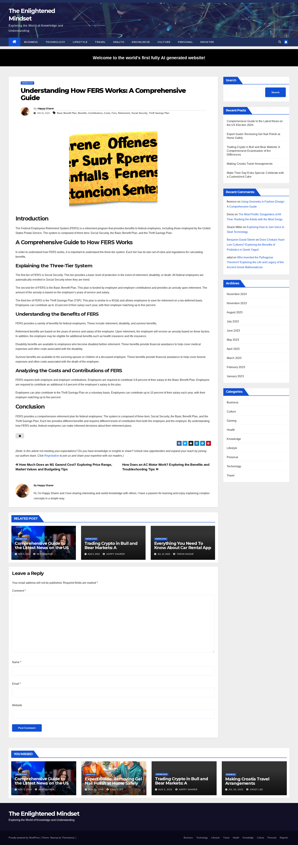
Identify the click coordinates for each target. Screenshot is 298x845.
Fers (114, 113)
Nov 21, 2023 (95, 789)
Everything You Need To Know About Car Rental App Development (182, 547)
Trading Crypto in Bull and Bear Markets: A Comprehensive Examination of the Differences (253, 151)
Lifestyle (80, 42)
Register (207, 42)
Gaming (232, 420)
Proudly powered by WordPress (25, 837)
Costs (107, 113)
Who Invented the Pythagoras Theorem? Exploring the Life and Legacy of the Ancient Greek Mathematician (255, 262)
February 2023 (236, 367)
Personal (185, 42)
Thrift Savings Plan (159, 113)
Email (16, 683)
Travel (100, 42)
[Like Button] (20, 435)
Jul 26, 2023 (236, 789)
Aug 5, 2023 (165, 789)
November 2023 (237, 303)
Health (118, 42)
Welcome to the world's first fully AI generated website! (149, 57)
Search (231, 80)
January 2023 (235, 376)
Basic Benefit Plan (67, 113)
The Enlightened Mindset (44, 813)
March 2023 (234, 358)
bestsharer (44, 554)
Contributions (95, 113)
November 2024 (237, 294)
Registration (51, 455)
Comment (19, 590)
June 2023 (233, 330)
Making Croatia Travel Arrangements (250, 163)
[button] (279, 41)
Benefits (82, 113)
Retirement (124, 113)
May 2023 (233, 339)
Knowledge (141, 42)
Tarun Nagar (185, 554)
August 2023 (235, 312)
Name (16, 662)
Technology (55, 42)
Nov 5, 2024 (25, 789)
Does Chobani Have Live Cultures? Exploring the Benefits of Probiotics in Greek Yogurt (256, 244)
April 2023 (233, 348)
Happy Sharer (46, 108)
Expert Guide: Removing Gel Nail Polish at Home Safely (113, 781)
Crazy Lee (116, 789)
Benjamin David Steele (241, 239)
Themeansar (68, 837)
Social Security (139, 113)
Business (31, 42)
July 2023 (233, 321)
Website (17, 705)
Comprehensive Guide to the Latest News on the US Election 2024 (42, 547)
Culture (163, 42)
